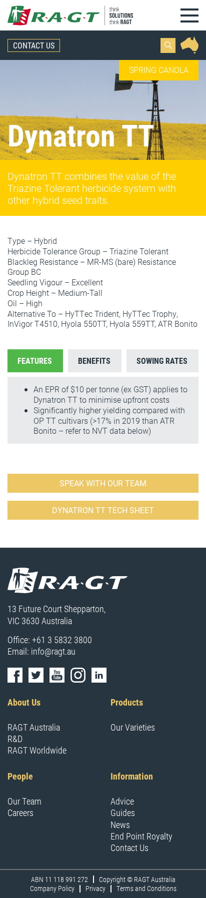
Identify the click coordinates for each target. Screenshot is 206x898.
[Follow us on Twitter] (36, 675)
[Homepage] (71, 15)
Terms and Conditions (146, 888)
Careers (21, 813)
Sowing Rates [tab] (162, 360)
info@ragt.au (53, 651)
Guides (122, 813)
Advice (122, 801)
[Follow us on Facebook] (15, 675)
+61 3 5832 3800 (62, 640)
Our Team (25, 801)
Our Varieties (132, 727)
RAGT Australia (34, 727)
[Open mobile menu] (189, 15)
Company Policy (52, 888)
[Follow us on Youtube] (57, 675)
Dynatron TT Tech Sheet (103, 510)
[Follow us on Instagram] (78, 675)
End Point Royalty (141, 836)
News (120, 825)
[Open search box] (168, 45)
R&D (15, 739)
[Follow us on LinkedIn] (99, 675)
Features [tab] (35, 360)
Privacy (96, 888)
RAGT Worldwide (37, 750)
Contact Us (33, 45)
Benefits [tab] (94, 360)
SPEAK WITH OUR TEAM (103, 483)
